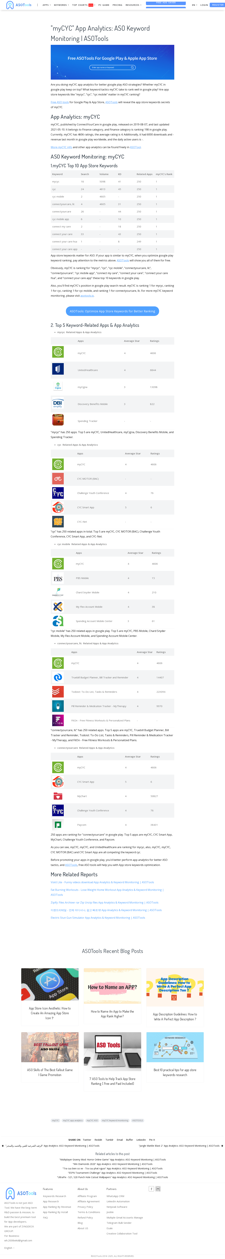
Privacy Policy (85, 1206)
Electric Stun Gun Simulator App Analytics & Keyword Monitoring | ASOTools (98, 917)
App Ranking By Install (55, 1212)
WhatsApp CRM (115, 1196)
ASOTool (135, 147)
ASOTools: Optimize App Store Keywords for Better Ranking (112, 311)
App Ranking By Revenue (57, 1206)
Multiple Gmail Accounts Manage (125, 1217)
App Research (51, 1201)
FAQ (45, 1217)
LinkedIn (141, 1139)
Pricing (117, 4)
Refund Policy (85, 1217)
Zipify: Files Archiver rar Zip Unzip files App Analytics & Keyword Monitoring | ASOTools (104, 902)
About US (83, 1228)
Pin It (152, 1139)
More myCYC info (61, 147)
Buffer (129, 1139)
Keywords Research (54, 1196)
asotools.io (87, 295)
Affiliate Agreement (89, 1201)
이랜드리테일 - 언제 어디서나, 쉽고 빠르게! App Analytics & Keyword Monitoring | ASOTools (106, 910)
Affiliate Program (87, 1196)
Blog (80, 1222)
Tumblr (109, 1139)
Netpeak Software (117, 1206)
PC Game (103, 4)
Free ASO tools (60, 102)
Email (120, 1139)
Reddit (98, 1139)
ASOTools (111, 102)
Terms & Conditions (89, 1212)
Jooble (110, 1212)
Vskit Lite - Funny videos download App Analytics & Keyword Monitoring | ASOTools (102, 882)
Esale (110, 1228)
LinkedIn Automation (118, 1201)
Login (204, 4)
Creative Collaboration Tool (122, 1233)
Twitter (87, 1139)
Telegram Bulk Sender (119, 1222)
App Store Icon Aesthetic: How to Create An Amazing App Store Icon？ (50, 1013)
